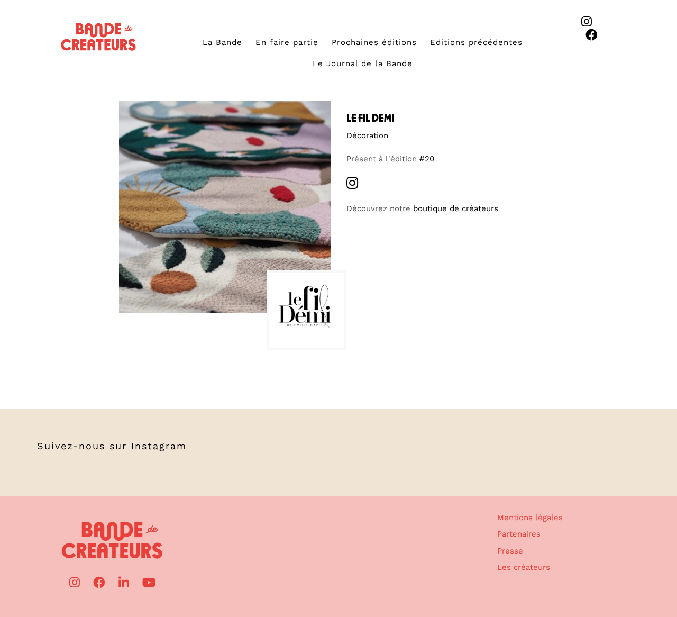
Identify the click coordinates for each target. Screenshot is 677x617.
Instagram (159, 445)
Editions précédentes (476, 42)
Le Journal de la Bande (363, 63)
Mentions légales (530, 517)
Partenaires (519, 534)
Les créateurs (523, 567)
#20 (426, 159)
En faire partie (286, 42)
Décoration (367, 135)
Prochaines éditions (374, 42)
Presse (510, 551)
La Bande (222, 42)
